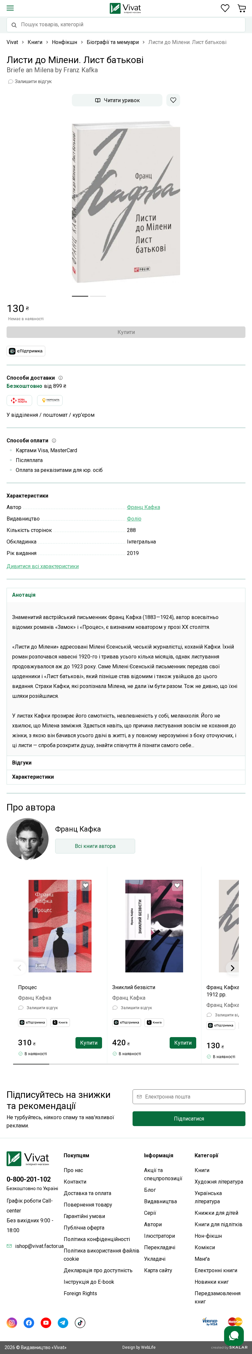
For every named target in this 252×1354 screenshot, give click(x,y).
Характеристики (33, 777)
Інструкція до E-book (89, 1282)
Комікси (205, 1247)
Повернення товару (88, 1205)
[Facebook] (29, 1323)
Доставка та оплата (87, 1193)
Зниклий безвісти (133, 987)
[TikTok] (80, 1323)
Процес (27, 987)
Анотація (23, 595)
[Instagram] (12, 1323)
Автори (153, 1224)
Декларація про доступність (98, 1270)
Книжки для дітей (216, 1213)
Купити (126, 332)
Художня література (219, 1182)
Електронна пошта (167, 1097)
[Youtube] (46, 1323)
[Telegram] (63, 1323)
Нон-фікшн (208, 1236)
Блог (150, 1190)
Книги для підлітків (218, 1224)
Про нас (73, 1170)
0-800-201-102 (29, 1179)
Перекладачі (159, 1247)
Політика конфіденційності (97, 1239)
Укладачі (154, 1259)
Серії (150, 1213)
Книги (202, 1170)
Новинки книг (212, 1282)
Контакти (75, 1182)
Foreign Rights (80, 1293)
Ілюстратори (159, 1236)
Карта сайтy (158, 1270)
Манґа (202, 1259)
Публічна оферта (84, 1228)
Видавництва (160, 1201)
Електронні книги (216, 1270)
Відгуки (22, 763)
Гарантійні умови (84, 1216)
